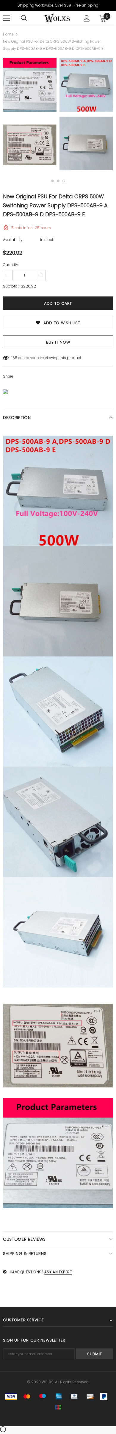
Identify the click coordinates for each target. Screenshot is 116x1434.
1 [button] (52, 181)
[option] (29, 115)
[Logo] (57, 18)
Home (8, 34)
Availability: (13, 239)
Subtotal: (11, 286)
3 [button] (63, 181)
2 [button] (58, 181)
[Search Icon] (24, 18)
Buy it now (58, 342)
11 (12, 357)
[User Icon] (87, 18)
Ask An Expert (58, 1271)
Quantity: (11, 264)
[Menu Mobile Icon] (6, 18)
